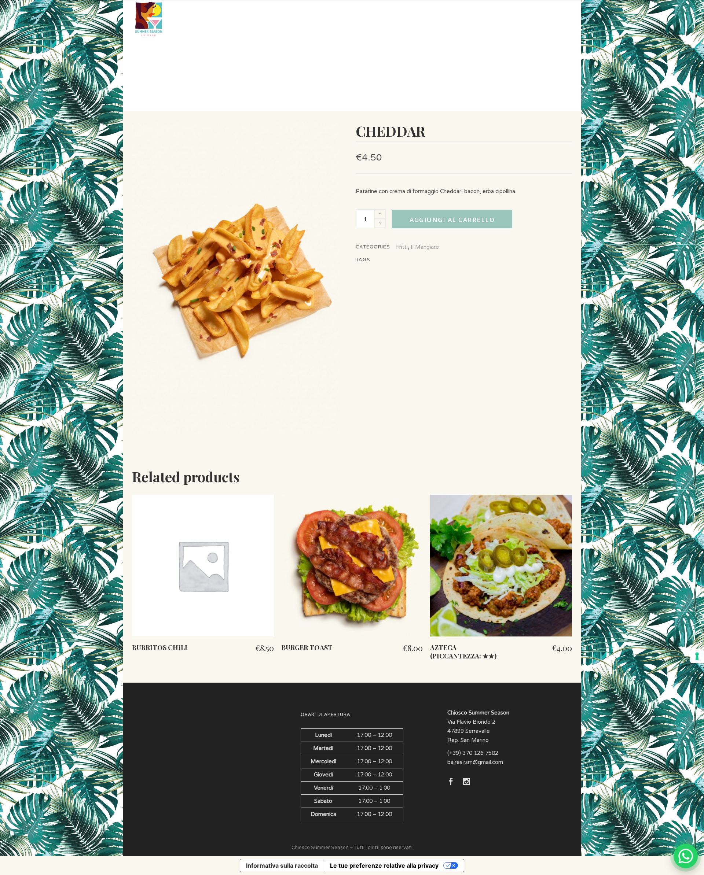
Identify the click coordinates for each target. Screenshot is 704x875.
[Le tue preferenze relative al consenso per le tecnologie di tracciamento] (697, 656)
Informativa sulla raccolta (282, 865)
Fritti (402, 247)
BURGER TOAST (307, 647)
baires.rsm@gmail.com (475, 762)
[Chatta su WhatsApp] (685, 856)
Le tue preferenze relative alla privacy (384, 865)
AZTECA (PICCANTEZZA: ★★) (463, 651)
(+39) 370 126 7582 (472, 753)
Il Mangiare (425, 247)
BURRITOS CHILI (159, 647)
